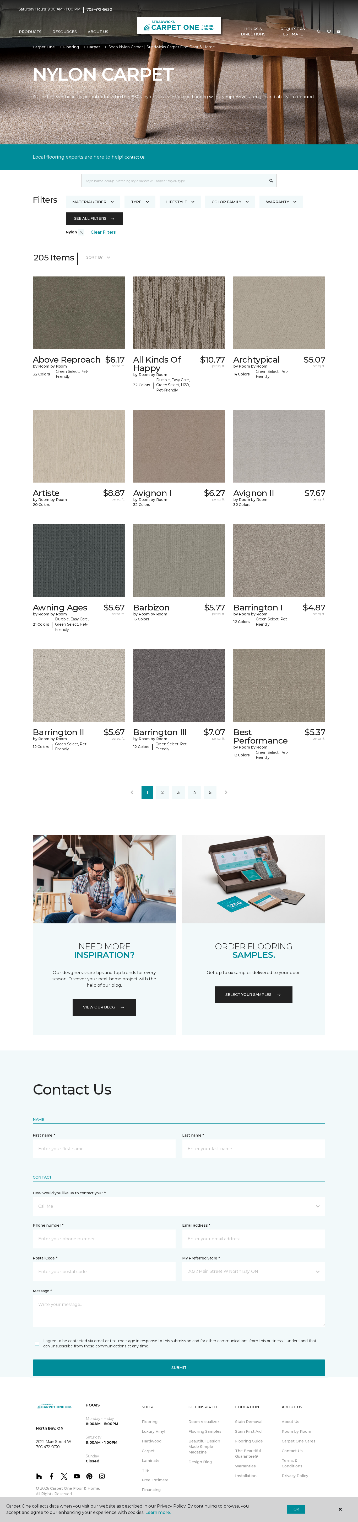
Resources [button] (64, 31)
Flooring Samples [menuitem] (204, 1431)
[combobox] (174, 180)
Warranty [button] (277, 202)
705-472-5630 (99, 9)
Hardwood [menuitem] (151, 1441)
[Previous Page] (132, 792)
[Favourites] (329, 32)
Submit (179, 1367)
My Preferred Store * (201, 1258)
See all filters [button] (90, 218)
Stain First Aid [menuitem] (248, 1431)
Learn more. (158, 1512)
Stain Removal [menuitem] (248, 1421)
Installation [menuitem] (246, 1475)
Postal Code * (45, 1258)
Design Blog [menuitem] (200, 1462)
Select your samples (248, 994)
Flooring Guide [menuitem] (249, 1441)
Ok (296, 1509)
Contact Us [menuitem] (292, 1450)
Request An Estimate (293, 31)
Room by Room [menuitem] (296, 1431)
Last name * (193, 1135)
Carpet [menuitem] (148, 1450)
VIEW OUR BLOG (99, 1007)
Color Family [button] (226, 202)
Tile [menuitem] (145, 1470)
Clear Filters (103, 232)
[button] (319, 32)
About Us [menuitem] (290, 1421)
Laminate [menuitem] (151, 1460)
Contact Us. (134, 157)
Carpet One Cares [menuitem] (299, 1441)
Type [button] (136, 202)
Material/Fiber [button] (89, 202)
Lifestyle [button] (176, 202)
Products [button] (30, 31)
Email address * (196, 1225)
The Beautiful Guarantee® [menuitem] (248, 1453)
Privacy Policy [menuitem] (295, 1475)
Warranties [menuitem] (245, 1466)
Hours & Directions (253, 31)
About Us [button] (98, 31)
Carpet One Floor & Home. (75, 1488)
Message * (42, 1291)
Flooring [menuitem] (150, 1421)
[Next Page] (226, 792)
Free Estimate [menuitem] (155, 1480)
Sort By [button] (94, 257)
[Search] (271, 180)
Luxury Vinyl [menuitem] (153, 1431)
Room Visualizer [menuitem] (203, 1421)
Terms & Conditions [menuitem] (292, 1463)
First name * (44, 1135)
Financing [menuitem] (151, 1489)
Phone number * (48, 1225)
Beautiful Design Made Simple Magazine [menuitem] (204, 1447)
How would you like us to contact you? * (69, 1193)
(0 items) (338, 31)
